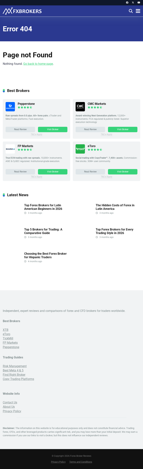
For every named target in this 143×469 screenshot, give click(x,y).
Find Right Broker (14, 374)
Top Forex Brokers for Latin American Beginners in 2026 (43, 207)
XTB (5, 330)
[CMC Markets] (80, 110)
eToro (92, 146)
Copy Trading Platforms (18, 379)
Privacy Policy (12, 411)
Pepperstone (26, 104)
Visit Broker (52, 129)
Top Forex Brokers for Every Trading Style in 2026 (114, 231)
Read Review (20, 129)
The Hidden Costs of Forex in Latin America (115, 207)
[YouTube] (139, 2)
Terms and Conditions (80, 461)
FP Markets (25, 146)
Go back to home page (38, 64)
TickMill (8, 338)
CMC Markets (97, 104)
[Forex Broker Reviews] (22, 10)
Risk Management (15, 366)
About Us (9, 406)
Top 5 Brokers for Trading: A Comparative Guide (43, 231)
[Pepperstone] (10, 110)
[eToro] (80, 152)
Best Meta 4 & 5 (13, 370)
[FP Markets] (10, 152)
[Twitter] (133, 2)
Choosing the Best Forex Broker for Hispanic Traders (45, 255)
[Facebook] (127, 2)
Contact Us (10, 402)
